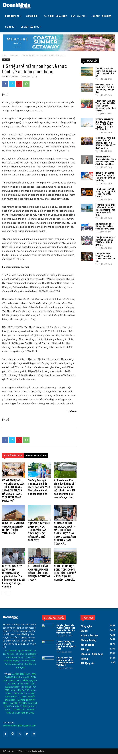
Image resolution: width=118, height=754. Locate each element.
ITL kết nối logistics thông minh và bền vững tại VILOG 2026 (104, 226)
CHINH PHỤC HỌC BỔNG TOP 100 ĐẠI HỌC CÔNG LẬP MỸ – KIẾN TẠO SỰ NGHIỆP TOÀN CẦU (65, 573)
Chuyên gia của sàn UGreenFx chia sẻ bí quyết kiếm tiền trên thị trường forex (65, 629)
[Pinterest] (19, 84)
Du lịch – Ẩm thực (30, 27)
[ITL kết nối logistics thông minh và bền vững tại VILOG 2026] (87, 227)
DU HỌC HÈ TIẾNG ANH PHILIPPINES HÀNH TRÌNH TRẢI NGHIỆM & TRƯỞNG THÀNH (39, 573)
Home (5, 55)
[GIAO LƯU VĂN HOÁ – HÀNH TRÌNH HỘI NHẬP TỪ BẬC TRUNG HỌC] (13, 513)
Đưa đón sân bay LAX (14, 650)
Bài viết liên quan (13, 455)
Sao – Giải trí (78, 16)
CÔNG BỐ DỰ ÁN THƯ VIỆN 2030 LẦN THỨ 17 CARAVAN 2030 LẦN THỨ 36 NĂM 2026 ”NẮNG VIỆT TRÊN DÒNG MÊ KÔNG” (13, 490)
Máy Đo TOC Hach (20, 673)
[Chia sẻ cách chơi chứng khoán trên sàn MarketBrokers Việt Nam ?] (48, 660)
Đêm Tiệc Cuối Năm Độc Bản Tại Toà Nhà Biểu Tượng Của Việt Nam (104, 88)
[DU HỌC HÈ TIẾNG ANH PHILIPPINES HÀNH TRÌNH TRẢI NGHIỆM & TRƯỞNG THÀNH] (39, 556)
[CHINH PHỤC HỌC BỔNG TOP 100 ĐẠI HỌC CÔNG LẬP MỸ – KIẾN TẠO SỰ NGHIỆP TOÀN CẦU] (65, 556)
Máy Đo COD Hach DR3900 (20, 712)
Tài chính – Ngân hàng (55, 16)
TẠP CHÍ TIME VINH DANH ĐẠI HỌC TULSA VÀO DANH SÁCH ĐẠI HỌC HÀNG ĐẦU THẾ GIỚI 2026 (39, 532)
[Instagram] (12, 733)
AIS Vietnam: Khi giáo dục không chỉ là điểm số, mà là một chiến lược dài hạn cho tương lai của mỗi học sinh (64, 489)
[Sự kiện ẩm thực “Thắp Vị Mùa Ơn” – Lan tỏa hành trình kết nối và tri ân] (87, 256)
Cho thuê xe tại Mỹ (14, 657)
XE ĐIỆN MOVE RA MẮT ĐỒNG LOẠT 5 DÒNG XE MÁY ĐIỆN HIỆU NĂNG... (105, 241)
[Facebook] (5, 84)
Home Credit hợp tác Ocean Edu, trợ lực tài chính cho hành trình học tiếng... (105, 176)
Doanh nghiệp (12, 16)
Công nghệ (31, 16)
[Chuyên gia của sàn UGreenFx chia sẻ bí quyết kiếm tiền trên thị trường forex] (48, 628)
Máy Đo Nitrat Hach (15, 693)
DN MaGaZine (12, 77)
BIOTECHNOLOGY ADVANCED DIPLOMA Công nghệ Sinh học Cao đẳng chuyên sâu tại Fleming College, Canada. (13, 576)
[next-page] (9, 593)
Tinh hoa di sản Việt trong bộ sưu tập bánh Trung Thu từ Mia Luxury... (105, 193)
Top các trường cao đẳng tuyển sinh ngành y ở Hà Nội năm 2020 (66, 645)
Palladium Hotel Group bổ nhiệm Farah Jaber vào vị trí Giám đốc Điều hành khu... (105, 160)
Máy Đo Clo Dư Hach (23, 709)
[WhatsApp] (26, 84)
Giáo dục (9, 27)
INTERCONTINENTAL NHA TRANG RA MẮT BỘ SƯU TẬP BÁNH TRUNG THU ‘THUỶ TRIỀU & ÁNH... (104, 124)
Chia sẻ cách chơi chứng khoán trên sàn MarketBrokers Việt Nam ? (65, 661)
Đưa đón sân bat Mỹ (14, 664)
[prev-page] (4, 593)
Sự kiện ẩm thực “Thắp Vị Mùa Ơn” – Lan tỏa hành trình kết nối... (105, 257)
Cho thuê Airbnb (27, 660)
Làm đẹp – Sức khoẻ (101, 16)
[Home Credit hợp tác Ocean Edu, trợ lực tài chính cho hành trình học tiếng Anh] (87, 176)
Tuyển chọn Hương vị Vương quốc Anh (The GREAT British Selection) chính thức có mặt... (105, 106)
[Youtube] (33, 734)
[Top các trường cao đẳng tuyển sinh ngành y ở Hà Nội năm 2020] (48, 644)
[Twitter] (12, 84)
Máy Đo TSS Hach (26, 690)
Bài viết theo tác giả (36, 455)
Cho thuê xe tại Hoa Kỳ (26, 654)
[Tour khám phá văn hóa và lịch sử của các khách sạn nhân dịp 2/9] (87, 71)
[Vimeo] (26, 734)
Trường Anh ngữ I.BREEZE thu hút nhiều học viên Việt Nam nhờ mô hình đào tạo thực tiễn (39, 487)
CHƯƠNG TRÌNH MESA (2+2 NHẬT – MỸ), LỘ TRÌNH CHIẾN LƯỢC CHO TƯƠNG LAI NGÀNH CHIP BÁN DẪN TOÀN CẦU (65, 533)
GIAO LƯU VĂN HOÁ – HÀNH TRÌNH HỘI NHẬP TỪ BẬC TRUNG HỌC (13, 528)
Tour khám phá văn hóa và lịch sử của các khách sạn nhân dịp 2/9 (105, 72)
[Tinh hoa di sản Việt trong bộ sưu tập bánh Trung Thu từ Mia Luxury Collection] (87, 192)
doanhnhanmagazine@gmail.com (19, 725)
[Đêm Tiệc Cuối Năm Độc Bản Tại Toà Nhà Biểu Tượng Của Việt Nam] (87, 87)
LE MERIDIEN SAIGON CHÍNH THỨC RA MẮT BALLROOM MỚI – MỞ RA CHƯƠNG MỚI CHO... (105, 210)
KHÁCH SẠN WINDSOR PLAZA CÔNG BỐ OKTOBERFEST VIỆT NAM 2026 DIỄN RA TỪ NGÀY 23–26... (105, 143)
